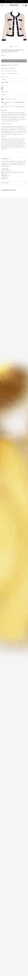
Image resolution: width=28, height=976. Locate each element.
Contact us (22, 106)
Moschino (3, 53)
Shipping (3, 65)
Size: (4, 76)
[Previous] (2, 1)
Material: (5, 91)
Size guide (5, 82)
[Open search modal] (23, 5)
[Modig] (14, 5)
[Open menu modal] (2, 5)
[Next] (26, 1)
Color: (4, 86)
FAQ (17, 106)
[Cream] (2, 88)
